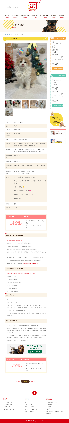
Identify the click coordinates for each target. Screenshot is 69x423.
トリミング (28, 402)
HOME (6, 34)
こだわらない (57, 43)
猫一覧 (10, 34)
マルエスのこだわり (51, 402)
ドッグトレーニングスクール (32, 409)
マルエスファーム (29, 411)
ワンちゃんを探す (8, 402)
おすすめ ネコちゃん (9, 409)
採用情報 (48, 409)
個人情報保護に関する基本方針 (54, 411)
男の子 (55, 45)
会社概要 (48, 407)
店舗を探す (49, 404)
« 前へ (18, 381)
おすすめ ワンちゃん (9, 407)
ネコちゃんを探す (8, 404)
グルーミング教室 (29, 407)
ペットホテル (28, 404)
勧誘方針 (48, 413)
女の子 (55, 47)
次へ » (32, 381)
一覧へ (25, 381)
